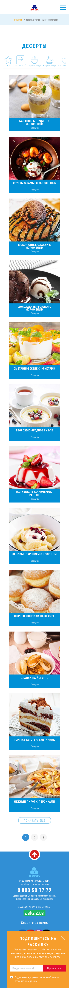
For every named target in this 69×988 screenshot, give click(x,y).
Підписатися (54, 968)
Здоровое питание (50, 19)
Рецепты (18, 19)
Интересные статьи (32, 19)
